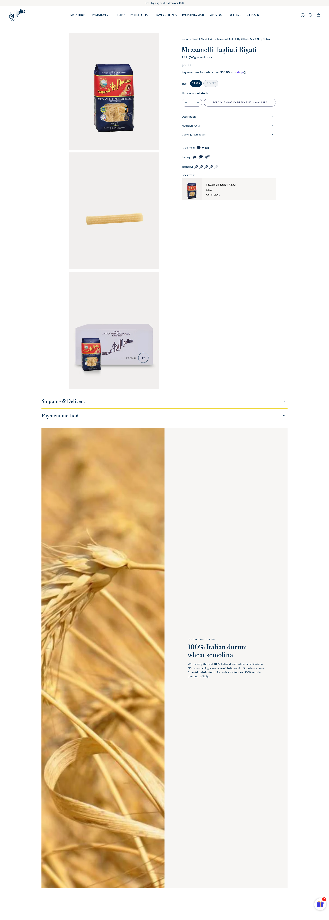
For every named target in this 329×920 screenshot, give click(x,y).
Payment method (59, 416)
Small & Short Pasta (202, 39)
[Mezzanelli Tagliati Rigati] (192, 189)
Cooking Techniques (194, 134)
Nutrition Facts (191, 125)
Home (185, 39)
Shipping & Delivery (63, 401)
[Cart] (318, 15)
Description (189, 116)
